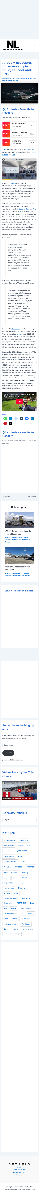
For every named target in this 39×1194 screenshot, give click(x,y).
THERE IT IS (21, 903)
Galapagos (26, 898)
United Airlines (28, 929)
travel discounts (19, 1170)
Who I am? (19, 1167)
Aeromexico (24, 840)
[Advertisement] (19, 19)
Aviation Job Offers (19, 1172)
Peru (16, 80)
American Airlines (18, 575)
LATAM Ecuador (10, 913)
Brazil (15, 878)
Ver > (32, 125)
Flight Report (25, 919)
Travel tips (15, 929)
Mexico (30, 913)
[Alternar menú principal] (34, 45)
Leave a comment (21, 78)
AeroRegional (9, 856)
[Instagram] (19, 1164)
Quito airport (22, 851)
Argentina (7, 867)
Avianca (30, 867)
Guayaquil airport (25, 845)
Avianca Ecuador (10, 872)
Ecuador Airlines (9, 840)
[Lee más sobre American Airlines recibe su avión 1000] (19, 555)
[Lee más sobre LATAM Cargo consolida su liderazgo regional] (19, 519)
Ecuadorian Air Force (11, 898)
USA (16, 893)
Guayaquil (8, 903)
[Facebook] (13, 1164)
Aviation (7, 537)
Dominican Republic (11, 924)
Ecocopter (5, 80)
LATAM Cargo (16, 540)
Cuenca (21, 883)
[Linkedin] (23, 1164)
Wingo (17, 934)
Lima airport (8, 851)
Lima (22, 913)
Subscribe (8, 753)
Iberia (32, 903)
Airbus (30, 78)
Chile (34, 78)
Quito (14, 919)
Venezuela (7, 934)
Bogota (6, 878)
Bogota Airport (9, 845)
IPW (5, 908)
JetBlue (13, 908)
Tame (6, 929)
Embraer (7, 893)
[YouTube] (16, 1164)
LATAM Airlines (26, 908)
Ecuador (11, 80)
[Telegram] (29, 1164)
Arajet (22, 861)
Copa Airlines (9, 883)
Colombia (24, 878)
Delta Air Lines (9, 888)
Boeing (27, 575)
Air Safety (26, 924)
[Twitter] (10, 1164)
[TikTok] (26, 1164)
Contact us (19, 1175)
